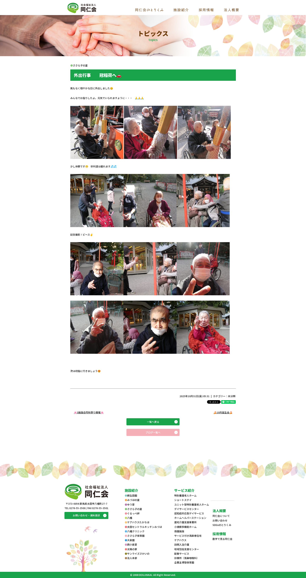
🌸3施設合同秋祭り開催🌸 (89, 412)
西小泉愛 (132, 544)
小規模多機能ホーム (185, 527)
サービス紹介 (184, 490)
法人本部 (132, 558)
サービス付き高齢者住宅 (188, 535)
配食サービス (181, 553)
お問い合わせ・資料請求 (86, 515)
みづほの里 (133, 500)
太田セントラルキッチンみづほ (144, 527)
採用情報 (219, 533)
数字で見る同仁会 (222, 539)
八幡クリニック (135, 531)
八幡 (129, 518)
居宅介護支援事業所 (185, 522)
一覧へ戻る (153, 422)
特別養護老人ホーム (185, 495)
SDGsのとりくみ (221, 525)
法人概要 (219, 510)
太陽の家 (132, 549)
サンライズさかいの (138, 553)
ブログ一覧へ (153, 432)
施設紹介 (131, 490)
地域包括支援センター (186, 549)
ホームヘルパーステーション (190, 518)
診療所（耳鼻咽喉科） (186, 558)
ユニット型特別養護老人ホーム (191, 504)
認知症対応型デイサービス (189, 513)
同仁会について (221, 516)
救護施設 (179, 531)
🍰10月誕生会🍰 (223, 412)
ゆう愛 (131, 504)
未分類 (231, 396)
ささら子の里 (134, 509)
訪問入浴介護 (181, 544)
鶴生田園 (132, 495)
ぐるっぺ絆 (133, 513)
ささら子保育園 (135, 535)
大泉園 (131, 540)
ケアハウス (180, 540)
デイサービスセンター (186, 509)
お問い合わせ (219, 520)
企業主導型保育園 (184, 562)
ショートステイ (183, 500)
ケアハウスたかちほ (138, 522)
